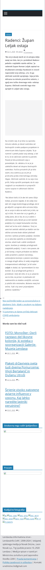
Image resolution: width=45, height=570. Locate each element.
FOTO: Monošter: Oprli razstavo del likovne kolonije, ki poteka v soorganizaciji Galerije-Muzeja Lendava (20, 341)
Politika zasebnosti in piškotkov (17, 562)
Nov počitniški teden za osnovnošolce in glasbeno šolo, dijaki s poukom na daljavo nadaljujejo (22, 304)
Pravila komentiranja (26, 559)
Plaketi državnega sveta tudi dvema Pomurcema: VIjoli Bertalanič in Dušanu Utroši (22, 369)
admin (20, 52)
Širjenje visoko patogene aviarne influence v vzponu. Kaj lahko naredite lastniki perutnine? (22, 398)
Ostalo (8, 34)
